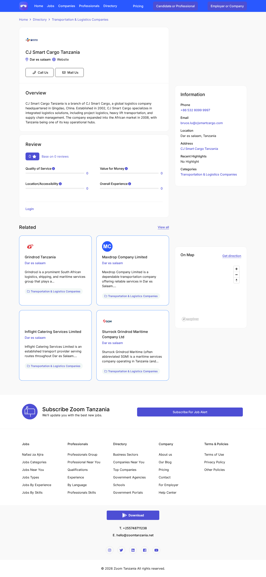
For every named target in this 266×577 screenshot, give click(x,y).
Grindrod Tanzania (40, 257)
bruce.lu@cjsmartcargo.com (202, 123)
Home (23, 19)
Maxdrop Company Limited (124, 257)
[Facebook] (145, 550)
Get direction (231, 256)
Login (30, 209)
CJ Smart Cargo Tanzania (199, 149)
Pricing (138, 6)
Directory (40, 19)
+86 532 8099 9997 (195, 110)
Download (136, 515)
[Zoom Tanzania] (23, 6)
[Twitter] (121, 550)
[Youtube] (156, 550)
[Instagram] (110, 550)
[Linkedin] (133, 550)
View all (163, 227)
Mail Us (72, 72)
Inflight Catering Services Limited (53, 332)
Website (63, 59)
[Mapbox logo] (190, 319)
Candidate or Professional (175, 6)
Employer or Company (227, 6)
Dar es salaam (40, 59)
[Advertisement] (211, 54)
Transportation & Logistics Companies (80, 19)
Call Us (43, 72)
